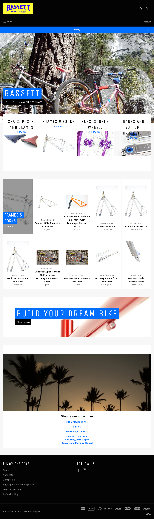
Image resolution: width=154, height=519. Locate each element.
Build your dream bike (67, 313)
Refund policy (10, 494)
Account (147, 22)
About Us (8, 474)
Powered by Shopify (31, 511)
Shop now (23, 322)
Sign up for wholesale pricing (19, 484)
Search (6, 470)
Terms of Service (12, 489)
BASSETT (22, 93)
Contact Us (9, 479)
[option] (77, 78)
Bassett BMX (16, 511)
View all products (30, 102)
